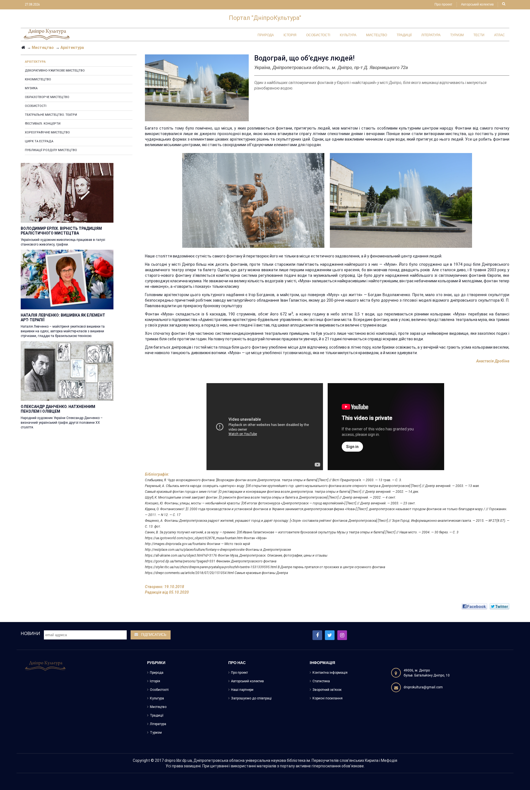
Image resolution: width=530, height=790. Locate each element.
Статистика (321, 681)
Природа (156, 673)
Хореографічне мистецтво (47, 132)
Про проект (443, 4)
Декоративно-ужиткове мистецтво (55, 70)
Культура (157, 698)
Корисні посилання (327, 698)
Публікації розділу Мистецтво (51, 150)
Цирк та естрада (39, 141)
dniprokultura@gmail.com (423, 687)
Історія (155, 681)
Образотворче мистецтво (47, 97)
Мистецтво (158, 707)
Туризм (156, 732)
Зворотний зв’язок (326, 690)
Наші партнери (242, 690)
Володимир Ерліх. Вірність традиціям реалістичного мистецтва (61, 230)
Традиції (156, 715)
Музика (31, 88)
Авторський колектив (477, 4)
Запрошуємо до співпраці (251, 698)
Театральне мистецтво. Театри (51, 115)
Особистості (35, 106)
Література (158, 724)
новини (30, 633)
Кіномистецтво (38, 79)
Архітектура (35, 62)
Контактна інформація (330, 673)
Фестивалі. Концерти (42, 123)
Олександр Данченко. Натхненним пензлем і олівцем (58, 409)
